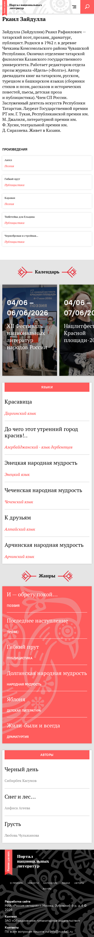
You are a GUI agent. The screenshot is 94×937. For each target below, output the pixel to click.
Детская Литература (24, 711)
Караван (10, 198)
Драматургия (18, 737)
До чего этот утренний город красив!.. (41, 432)
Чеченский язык (19, 501)
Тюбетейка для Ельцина (20, 216)
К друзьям (18, 517)
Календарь (47, 272)
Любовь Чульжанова (22, 835)
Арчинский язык (19, 556)
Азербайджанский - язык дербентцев (39, 447)
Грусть (13, 824)
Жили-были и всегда (33, 725)
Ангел (8, 160)
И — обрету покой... (32, 594)
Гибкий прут (13, 179)
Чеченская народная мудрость (43, 490)
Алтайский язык (20, 529)
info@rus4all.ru (61, 931)
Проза (12, 632)
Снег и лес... (20, 796)
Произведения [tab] (14, 149)
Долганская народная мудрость (47, 673)
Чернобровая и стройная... (21, 235)
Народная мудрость (24, 684)
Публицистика (14, 185)
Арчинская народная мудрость (44, 544)
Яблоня (16, 699)
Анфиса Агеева (17, 808)
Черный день (21, 769)
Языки (47, 387)
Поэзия (9, 166)
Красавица (18, 401)
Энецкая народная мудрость (41, 462)
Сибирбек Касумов (21, 780)
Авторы (47, 755)
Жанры (47, 576)
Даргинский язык (20, 413)
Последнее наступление (37, 620)
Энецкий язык (17, 474)
